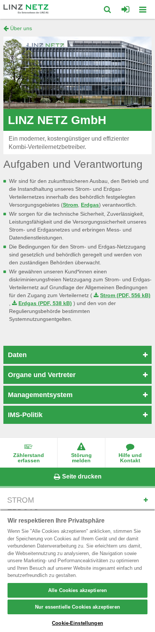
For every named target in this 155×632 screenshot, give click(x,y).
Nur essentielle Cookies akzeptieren (77, 607)
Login (125, 9)
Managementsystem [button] (40, 395)
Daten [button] (17, 355)
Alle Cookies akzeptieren (77, 590)
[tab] (77, 355)
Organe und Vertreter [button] (42, 375)
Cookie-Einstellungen (77, 623)
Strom (70, 205)
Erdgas (90, 205)
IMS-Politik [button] (25, 415)
